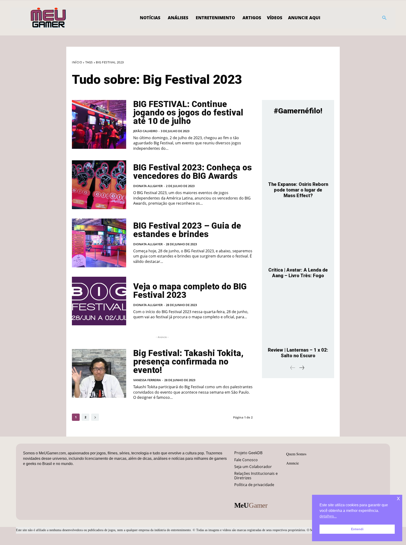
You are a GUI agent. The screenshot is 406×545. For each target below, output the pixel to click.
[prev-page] (292, 367)
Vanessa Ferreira (147, 380)
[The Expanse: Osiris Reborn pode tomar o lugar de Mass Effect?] (298, 149)
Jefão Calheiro (145, 131)
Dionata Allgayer (148, 186)
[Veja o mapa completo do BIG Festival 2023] (99, 301)
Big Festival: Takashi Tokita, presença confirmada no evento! (188, 361)
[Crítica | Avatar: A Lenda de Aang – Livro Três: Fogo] (298, 235)
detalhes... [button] (328, 516)
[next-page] (95, 417)
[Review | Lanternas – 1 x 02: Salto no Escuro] (298, 315)
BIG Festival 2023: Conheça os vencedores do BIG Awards (192, 172)
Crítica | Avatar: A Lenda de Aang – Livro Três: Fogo (298, 272)
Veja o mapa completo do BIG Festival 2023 (190, 291)
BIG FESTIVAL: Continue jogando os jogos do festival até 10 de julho (188, 112)
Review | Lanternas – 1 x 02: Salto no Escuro (298, 352)
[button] (384, 17)
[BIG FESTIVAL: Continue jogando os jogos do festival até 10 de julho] (99, 124)
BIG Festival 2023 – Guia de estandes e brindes (187, 230)
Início (77, 62)
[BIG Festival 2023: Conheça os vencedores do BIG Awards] (99, 184)
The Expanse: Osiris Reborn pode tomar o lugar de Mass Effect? (298, 189)
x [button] (398, 498)
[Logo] (48, 17)
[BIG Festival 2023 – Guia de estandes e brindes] (99, 243)
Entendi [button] (357, 529)
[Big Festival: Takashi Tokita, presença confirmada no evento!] (99, 373)
